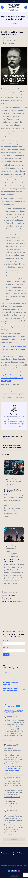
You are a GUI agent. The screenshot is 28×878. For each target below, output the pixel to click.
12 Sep (14, 716)
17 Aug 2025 (15, 777)
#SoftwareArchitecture (12, 768)
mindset (22, 394)
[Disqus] (14, 608)
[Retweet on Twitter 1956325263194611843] (7, 834)
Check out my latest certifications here (10, 689)
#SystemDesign (9, 801)
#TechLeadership (10, 799)
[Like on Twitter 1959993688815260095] (9, 773)
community (10, 481)
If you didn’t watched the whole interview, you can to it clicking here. (13, 349)
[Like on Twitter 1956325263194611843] (9, 834)
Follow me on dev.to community (10, 683)
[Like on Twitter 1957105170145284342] (9, 806)
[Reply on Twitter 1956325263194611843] (4, 834)
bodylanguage (11, 548)
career (6, 392)
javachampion (13, 394)
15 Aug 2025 (15, 810)
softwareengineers (21, 397)
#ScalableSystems (10, 803)
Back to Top (14, 875)
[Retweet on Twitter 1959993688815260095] (7, 773)
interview (22, 392)
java (6, 394)
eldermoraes (14, 392)
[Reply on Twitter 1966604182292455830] (4, 741)
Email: (5, 647)
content (19, 481)
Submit (6, 654)
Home (15, 23)
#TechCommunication (11, 771)
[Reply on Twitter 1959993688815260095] (4, 773)
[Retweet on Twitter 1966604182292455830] (7, 741)
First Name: (7, 641)
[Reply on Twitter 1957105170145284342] (4, 806)
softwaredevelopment (9, 397)
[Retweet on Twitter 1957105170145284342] (7, 806)
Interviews (17, 38)
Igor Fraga (9, 38)
